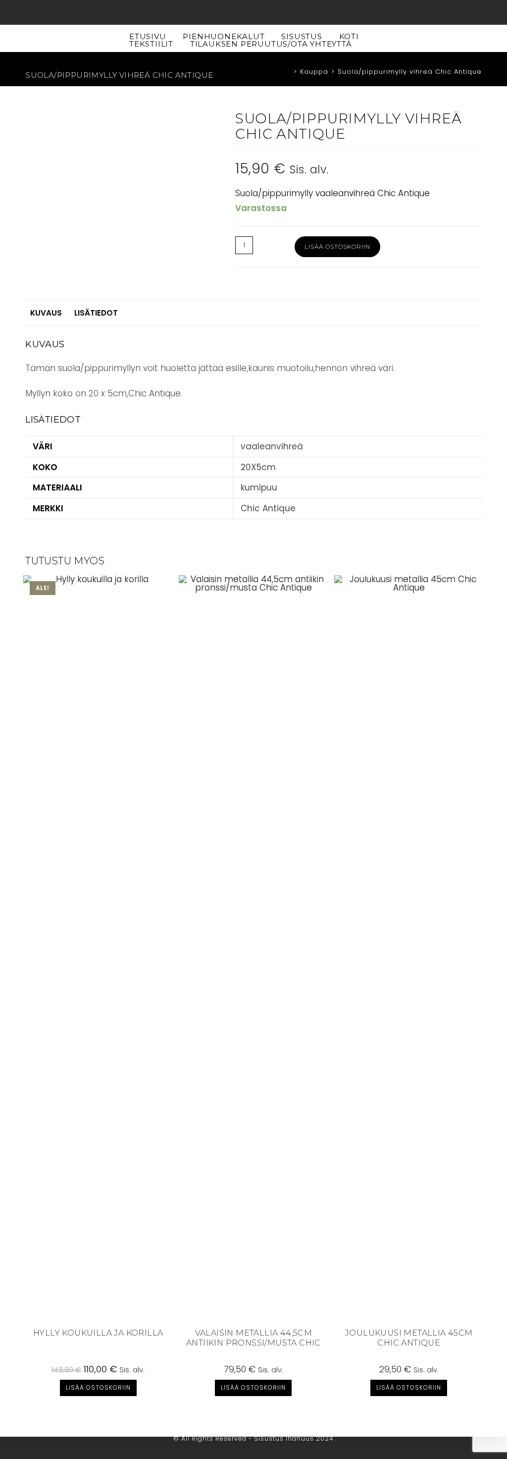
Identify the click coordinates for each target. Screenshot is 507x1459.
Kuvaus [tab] (46, 313)
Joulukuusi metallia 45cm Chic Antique (409, 1338)
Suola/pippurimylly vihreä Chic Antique (410, 71)
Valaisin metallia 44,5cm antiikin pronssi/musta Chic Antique (253, 1338)
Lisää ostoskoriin (337, 246)
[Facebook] (242, 14)
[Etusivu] (288, 71)
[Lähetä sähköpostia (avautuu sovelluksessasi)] (265, 14)
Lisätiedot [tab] (96, 313)
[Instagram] (253, 14)
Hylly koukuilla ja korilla (98, 1333)
